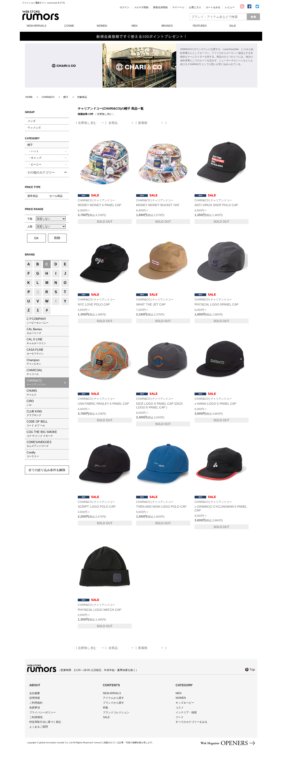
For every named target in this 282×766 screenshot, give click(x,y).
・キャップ (34, 157)
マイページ (178, 7)
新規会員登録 (160, 7)
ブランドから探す (113, 702)
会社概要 (34, 693)
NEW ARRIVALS (36, 25)
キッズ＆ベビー (185, 702)
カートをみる (213, 7)
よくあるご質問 (38, 726)
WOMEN (102, 25)
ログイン (124, 7)
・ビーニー (34, 164)
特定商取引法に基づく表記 (45, 721)
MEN (134, 25)
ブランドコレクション (116, 712)
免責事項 (34, 707)
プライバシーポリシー (42, 712)
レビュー (230, 7)
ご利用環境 (36, 717)
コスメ (180, 707)
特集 (105, 707)
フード (180, 717)
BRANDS (167, 25)
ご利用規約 (36, 702)
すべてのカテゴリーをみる (191, 721)
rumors (40, 15)
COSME (69, 25)
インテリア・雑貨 (186, 712)
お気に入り (195, 7)
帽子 (30, 144)
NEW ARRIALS (112, 693)
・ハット (33, 151)
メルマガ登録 (141, 7)
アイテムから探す (113, 697)
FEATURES (200, 25)
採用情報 (34, 697)
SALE (232, 25)
